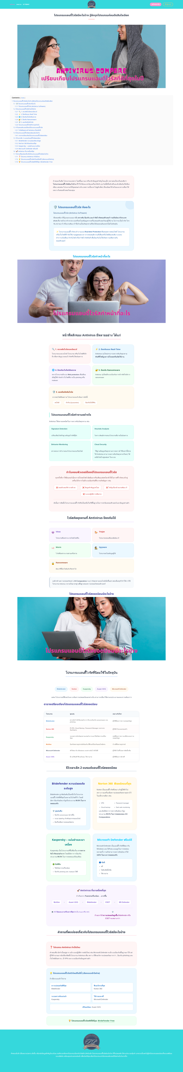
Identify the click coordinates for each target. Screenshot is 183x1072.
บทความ (18, 4)
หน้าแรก (12, 4)
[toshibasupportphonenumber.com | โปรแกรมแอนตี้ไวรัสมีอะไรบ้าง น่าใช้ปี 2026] (91, 4)
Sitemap (26, 4)
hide (22, 98)
